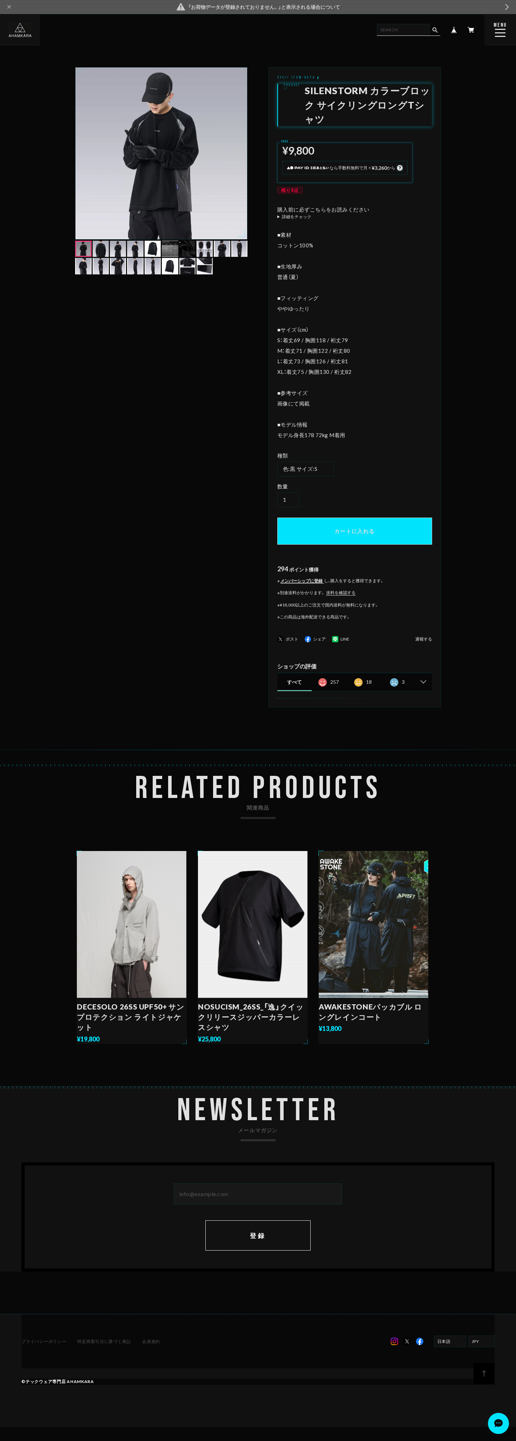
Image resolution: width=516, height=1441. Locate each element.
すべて (294, 682)
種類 (282, 455)
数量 (282, 486)
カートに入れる (355, 531)
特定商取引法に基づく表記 (104, 1341)
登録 (258, 1235)
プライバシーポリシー (43, 1341)
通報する (423, 639)
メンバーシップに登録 (301, 580)
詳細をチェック (296, 217)
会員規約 (151, 1341)
